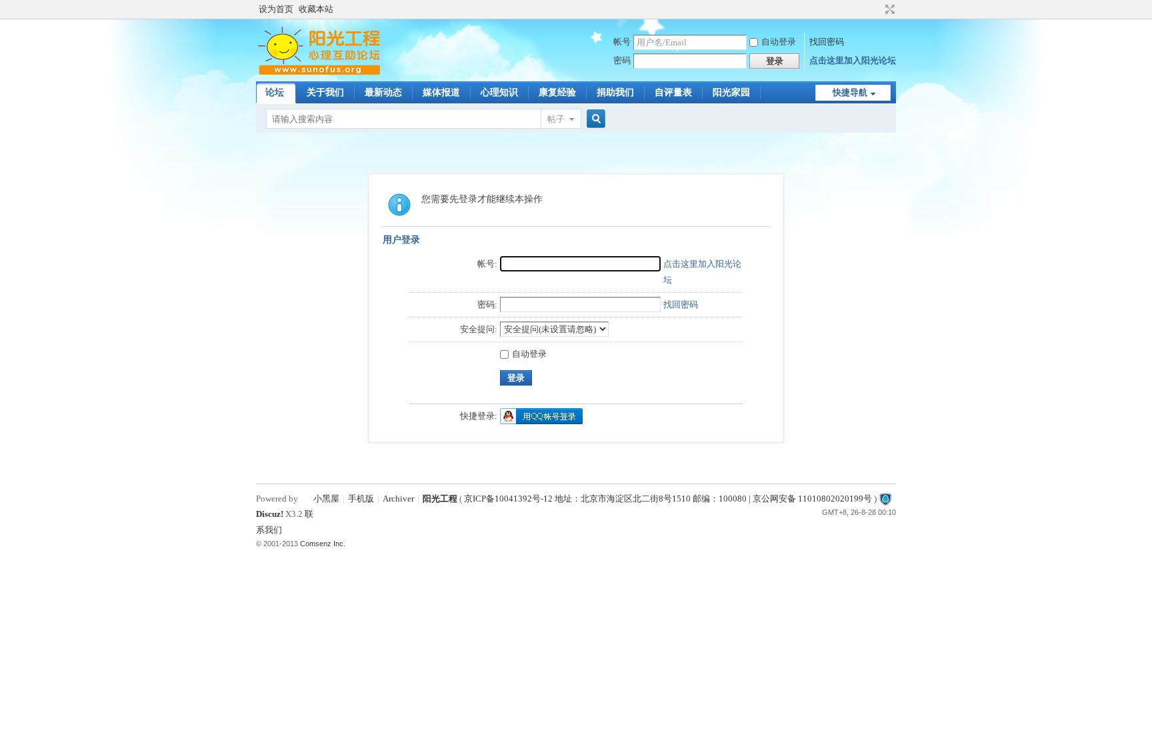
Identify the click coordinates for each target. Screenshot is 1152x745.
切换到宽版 (888, 9)
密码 (622, 60)
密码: (487, 304)
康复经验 (557, 92)
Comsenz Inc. (322, 544)
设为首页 (276, 9)
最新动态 (383, 92)
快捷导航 (850, 92)
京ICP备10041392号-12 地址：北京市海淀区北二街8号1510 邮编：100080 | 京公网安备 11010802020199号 (668, 499)
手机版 (361, 499)
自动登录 (778, 42)
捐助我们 (615, 92)
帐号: (487, 264)
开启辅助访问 (877, 9)
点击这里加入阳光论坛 (852, 60)
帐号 (622, 42)
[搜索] (594, 119)
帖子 (556, 119)
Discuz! (269, 514)
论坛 (274, 92)
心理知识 (499, 92)
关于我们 (325, 92)
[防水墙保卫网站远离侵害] (885, 499)
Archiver (398, 499)
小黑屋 (326, 499)
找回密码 (826, 42)
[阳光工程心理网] (319, 73)
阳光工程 (440, 499)
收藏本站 (316, 9)
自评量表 (673, 92)
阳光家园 (731, 92)
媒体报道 (441, 92)
